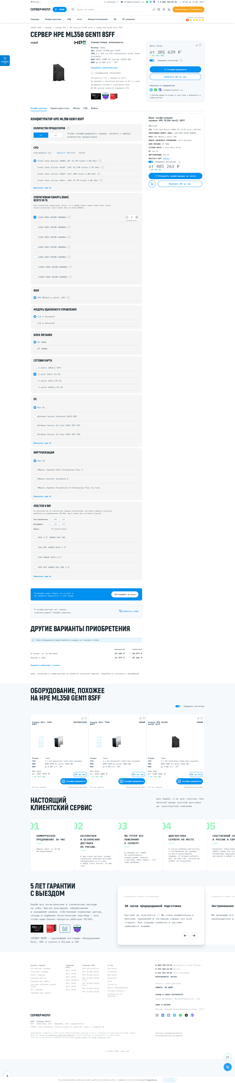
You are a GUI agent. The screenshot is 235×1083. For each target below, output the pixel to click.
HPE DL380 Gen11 (90, 971)
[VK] (162, 1015)
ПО (115, 19)
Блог (110, 981)
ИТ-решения (128, 19)
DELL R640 (71, 989)
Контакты (112, 968)
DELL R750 (71, 973)
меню (62, 9)
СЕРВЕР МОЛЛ (113, 1051)
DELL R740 (71, 977)
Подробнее (151, 1080)
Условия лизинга (116, 991)
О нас (110, 965)
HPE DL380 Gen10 (90, 988)
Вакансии (112, 978)
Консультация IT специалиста (188, 9)
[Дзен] (186, 1015)
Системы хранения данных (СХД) (43, 985)
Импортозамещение (98, 19)
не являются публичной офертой (60, 1035)
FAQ (85, 108)
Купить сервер (38, 965)
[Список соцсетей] (227, 1057)
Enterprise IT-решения (115, 995)
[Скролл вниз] (7, 1075)
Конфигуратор (39, 108)
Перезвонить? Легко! (166, 977)
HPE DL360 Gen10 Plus (90, 984)
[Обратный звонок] (227, 1067)
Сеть (79, 19)
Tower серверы (38, 975)
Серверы (35, 19)
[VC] (156, 1015)
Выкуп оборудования (118, 987)
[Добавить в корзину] (152, 183)
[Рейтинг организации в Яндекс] (195, 19)
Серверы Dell (70, 966)
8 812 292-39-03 (164, 973)
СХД (69, 19)
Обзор (76, 108)
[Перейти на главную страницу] (40, 9)
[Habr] (168, 1015)
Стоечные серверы (39, 971)
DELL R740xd (72, 980)
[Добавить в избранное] (200, 45)
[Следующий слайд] (193, 935)
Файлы (94, 108)
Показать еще (41, 188)
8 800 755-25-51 (168, 2)
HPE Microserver (90, 968)
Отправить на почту (126, 594)
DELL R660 (71, 983)
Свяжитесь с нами (130, 611)
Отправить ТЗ (5, 63)
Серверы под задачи (41, 993)
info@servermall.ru (134, 2)
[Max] (154, 2)
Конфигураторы (53, 19)
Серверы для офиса (40, 981)
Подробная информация (45, 665)
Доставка (112, 975)
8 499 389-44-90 (164, 969)
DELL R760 (71, 970)
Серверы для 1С (38, 978)
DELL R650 (71, 986)
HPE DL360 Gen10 (90, 991)
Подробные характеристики (104, 67)
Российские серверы (41, 968)
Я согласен (169, 1080)
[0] (153, 9)
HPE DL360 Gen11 (90, 975)
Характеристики (59, 108)
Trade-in (112, 984)
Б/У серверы (37, 989)
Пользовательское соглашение (168, 1035)
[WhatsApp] (147, 2)
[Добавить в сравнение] (196, 45)
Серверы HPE (88, 965)
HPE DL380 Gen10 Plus (90, 979)
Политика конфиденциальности (168, 1033)
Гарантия (112, 971)
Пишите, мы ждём (164, 987)
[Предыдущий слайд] (185, 935)
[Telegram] (150, 2)
